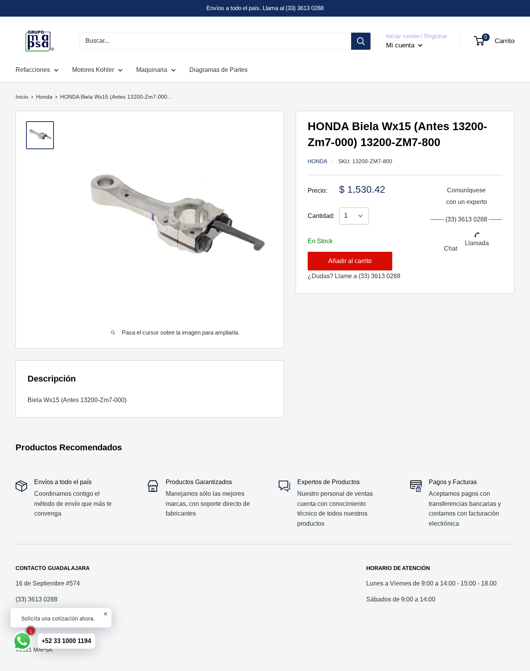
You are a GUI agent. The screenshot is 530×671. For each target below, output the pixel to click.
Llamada (477, 243)
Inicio (22, 97)
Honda (44, 97)
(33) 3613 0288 (379, 276)
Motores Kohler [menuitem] (93, 69)
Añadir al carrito (350, 261)
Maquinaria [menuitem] (151, 69)
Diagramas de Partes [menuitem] (218, 69)
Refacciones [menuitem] (33, 69)
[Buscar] (361, 41)
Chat (450, 249)
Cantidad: (321, 216)
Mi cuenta (401, 45)
